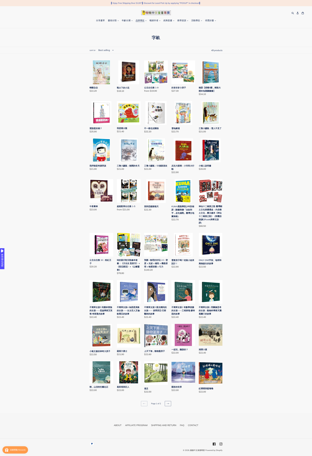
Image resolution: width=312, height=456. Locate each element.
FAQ (182, 425)
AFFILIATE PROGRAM (136, 425)
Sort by (93, 50)
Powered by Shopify (213, 450)
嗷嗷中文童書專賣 (197, 450)
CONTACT (193, 425)
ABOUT (118, 425)
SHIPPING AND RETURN (163, 425)
